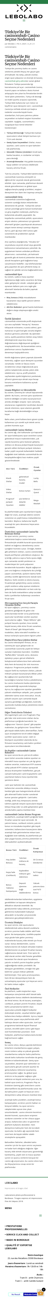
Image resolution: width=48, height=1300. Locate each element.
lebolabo (11, 44)
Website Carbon (31, 1294)
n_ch (30, 44)
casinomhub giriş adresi (15, 81)
